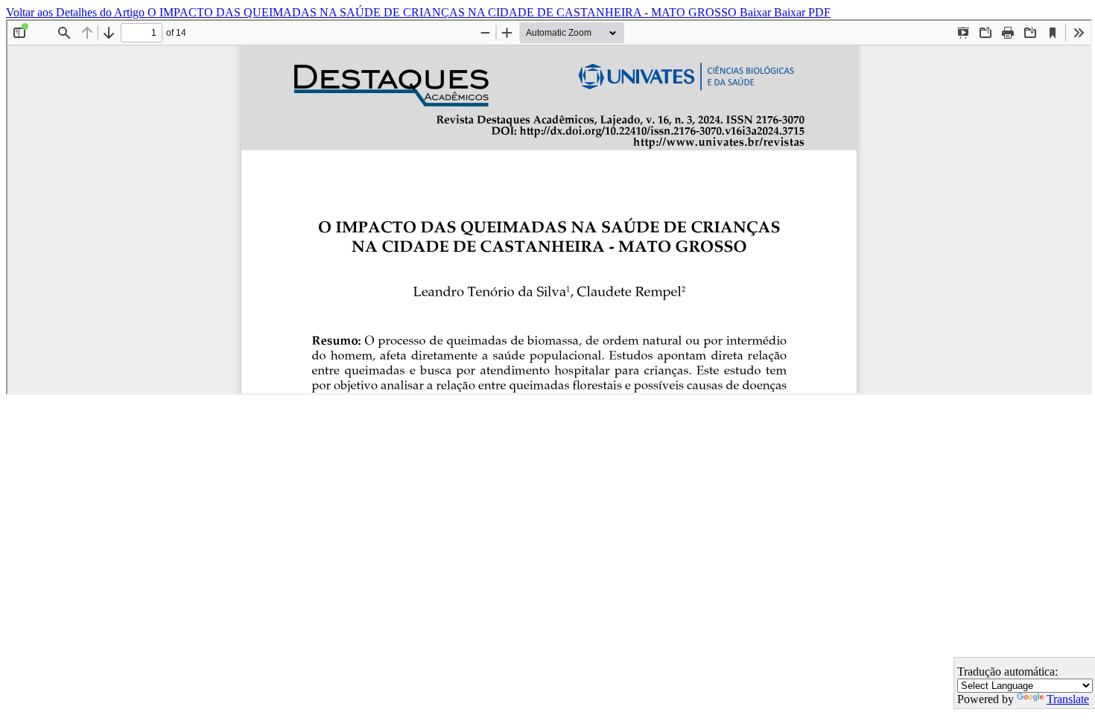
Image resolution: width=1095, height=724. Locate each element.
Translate (1068, 699)
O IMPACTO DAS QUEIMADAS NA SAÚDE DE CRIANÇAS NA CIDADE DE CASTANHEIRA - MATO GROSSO (443, 12)
